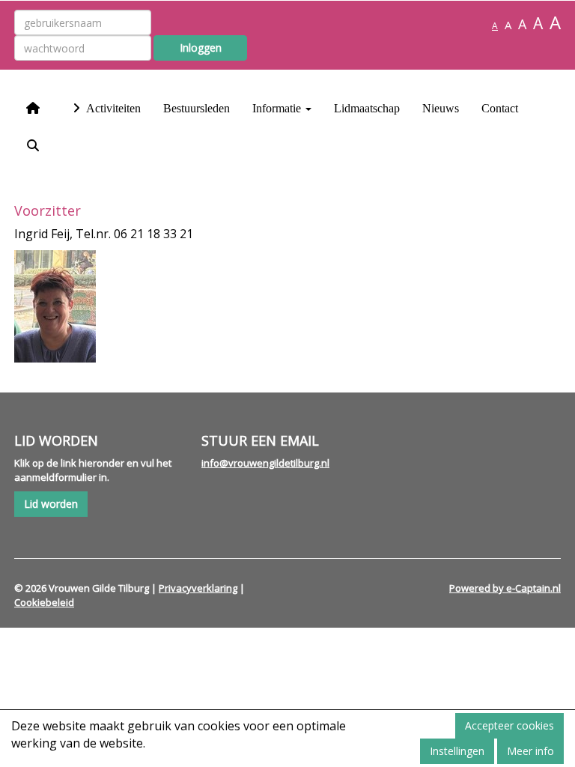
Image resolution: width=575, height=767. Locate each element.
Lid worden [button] (51, 504)
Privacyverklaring (198, 588)
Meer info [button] (530, 751)
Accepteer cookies (509, 725)
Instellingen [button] (457, 751)
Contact (499, 108)
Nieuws (440, 108)
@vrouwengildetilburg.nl (265, 463)
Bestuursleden (196, 108)
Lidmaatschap (367, 108)
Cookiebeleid (44, 602)
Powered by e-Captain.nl (505, 588)
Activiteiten (112, 108)
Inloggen (201, 47)
